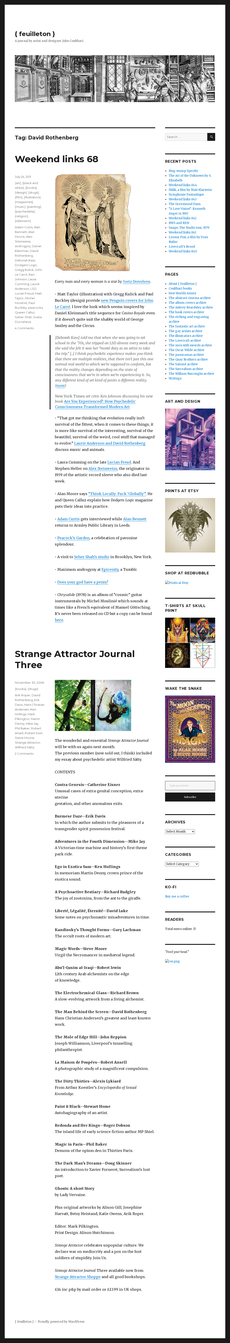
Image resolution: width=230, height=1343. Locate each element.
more (60, 385)
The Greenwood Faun (185, 204)
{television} (23, 221)
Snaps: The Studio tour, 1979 (189, 228)
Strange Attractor (27, 742)
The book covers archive (186, 312)
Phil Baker (22, 728)
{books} (31, 188)
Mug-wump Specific (183, 171)
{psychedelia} (25, 211)
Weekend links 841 (182, 232)
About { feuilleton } (183, 284)
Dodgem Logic (26, 265)
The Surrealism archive (186, 369)
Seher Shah (23, 317)
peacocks (35, 307)
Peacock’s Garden (73, 538)
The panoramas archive (186, 355)
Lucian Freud (119, 462)
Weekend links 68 (56, 158)
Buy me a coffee (177, 896)
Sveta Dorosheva (136, 281)
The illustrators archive (186, 336)
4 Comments (24, 328)
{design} (21, 192)
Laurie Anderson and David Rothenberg (109, 443)
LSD (33, 288)
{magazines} (24, 202)
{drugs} (33, 192)
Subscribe (190, 797)
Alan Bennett (134, 519)
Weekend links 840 (183, 251)
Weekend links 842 (183, 218)
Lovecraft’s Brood (182, 247)
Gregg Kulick (24, 270)
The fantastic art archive (187, 326)
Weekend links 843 (183, 199)
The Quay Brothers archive (188, 359)
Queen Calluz (25, 312)
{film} (18, 197)
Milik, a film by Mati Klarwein (190, 190)
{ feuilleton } (35, 34)
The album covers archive (187, 303)
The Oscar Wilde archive (186, 350)
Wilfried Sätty (24, 747)
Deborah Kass (25, 260)
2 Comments (24, 753)
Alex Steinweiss (102, 468)
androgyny (23, 246)
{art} (18, 183)
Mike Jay (32, 723)
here (59, 620)
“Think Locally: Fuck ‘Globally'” (117, 493)
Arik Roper (22, 695)
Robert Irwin (33, 733)
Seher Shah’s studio (91, 557)
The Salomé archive (183, 364)
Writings (175, 378)
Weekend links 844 (183, 185)
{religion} (21, 216)
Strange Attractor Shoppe (78, 1276)
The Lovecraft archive (185, 341)
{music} (20, 206)
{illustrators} (32, 197)
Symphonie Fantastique (186, 194)
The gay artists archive (185, 331)
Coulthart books (180, 288)
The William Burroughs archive (191, 374)
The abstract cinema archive (190, 298)
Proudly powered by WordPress (61, 1322)
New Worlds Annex (182, 293)
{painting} (34, 206)
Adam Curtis (68, 519)
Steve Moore (24, 738)
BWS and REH (179, 223)
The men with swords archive (190, 345)
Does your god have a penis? (82, 582)
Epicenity (110, 569)
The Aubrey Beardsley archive (191, 307)
